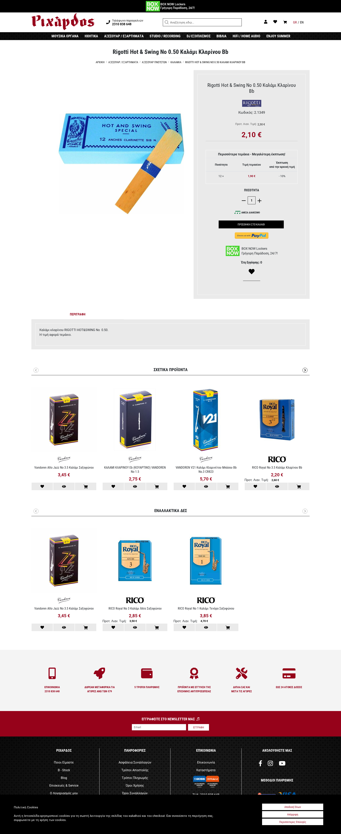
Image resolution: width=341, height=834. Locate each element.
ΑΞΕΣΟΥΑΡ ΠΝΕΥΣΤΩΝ (154, 62)
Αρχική (100, 62)
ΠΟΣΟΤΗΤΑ (251, 190)
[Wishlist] (252, 272)
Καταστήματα (205, 770)
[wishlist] (275, 21)
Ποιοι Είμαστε (64, 762)
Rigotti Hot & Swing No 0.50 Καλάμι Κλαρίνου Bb (215, 62)
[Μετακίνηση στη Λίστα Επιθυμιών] (42, 486)
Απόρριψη (292, 814)
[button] (167, 22)
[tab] (77, 315)
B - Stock (64, 770)
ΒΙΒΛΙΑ (221, 36)
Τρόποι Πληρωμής (135, 778)
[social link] (260, 764)
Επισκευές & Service (63, 785)
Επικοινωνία (206, 762)
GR (295, 22)
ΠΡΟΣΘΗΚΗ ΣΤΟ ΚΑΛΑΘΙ (251, 224)
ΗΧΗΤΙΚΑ (91, 36)
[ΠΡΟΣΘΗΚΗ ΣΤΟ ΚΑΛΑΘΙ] (85, 486)
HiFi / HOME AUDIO (246, 36)
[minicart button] (285, 22)
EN (302, 22)
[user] (265, 21)
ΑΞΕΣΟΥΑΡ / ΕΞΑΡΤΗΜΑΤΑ (124, 36)
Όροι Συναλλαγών (135, 793)
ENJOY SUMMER (278, 36)
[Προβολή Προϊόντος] (64, 486)
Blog (64, 778)
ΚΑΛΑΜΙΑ (175, 62)
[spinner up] (258, 200)
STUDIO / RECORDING (165, 36)
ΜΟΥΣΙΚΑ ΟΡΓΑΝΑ (65, 36)
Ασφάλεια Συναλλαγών (135, 762)
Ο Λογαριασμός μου (64, 793)
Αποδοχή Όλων (292, 807)
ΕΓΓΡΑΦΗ (198, 727)
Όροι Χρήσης (135, 785)
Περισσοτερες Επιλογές (292, 822)
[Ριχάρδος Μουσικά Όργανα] (62, 22)
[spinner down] (245, 200)
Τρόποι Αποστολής (135, 770)
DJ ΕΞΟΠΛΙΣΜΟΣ (199, 36)
